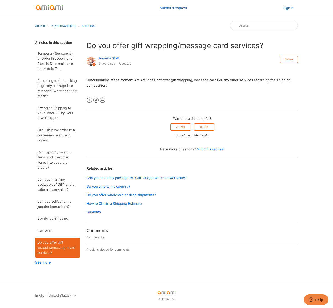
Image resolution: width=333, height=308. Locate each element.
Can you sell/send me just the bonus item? (54, 204)
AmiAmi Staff (109, 58)
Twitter (96, 100)
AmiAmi (40, 25)
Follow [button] (289, 59)
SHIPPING (88, 25)
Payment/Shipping (63, 25)
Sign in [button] (288, 8)
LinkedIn (102, 100)
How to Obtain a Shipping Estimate (114, 203)
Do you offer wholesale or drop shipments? (121, 195)
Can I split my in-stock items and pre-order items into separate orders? (54, 160)
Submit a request (173, 8)
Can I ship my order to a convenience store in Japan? (56, 135)
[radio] (180, 126)
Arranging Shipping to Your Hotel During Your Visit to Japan (55, 113)
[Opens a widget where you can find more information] (316, 300)
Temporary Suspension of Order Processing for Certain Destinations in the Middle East (55, 61)
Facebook (89, 100)
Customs (44, 230)
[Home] (49, 10)
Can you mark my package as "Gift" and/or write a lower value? (56, 184)
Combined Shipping (52, 218)
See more (43, 262)
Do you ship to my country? (108, 186)
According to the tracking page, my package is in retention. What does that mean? (57, 88)
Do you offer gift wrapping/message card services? (56, 247)
